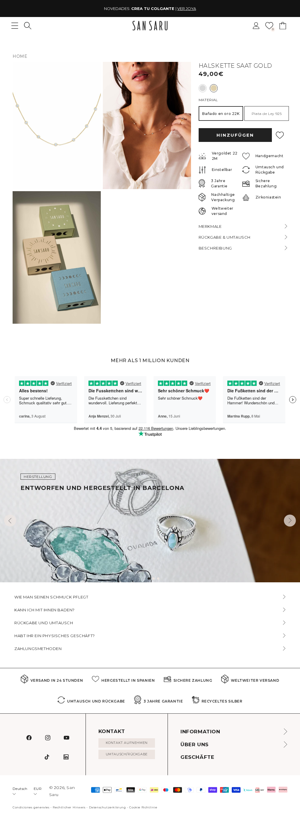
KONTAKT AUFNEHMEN (127, 743)
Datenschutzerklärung (107, 807)
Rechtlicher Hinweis (69, 807)
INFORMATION (200, 731)
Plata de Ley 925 (267, 113)
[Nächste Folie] (290, 520)
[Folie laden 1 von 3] (148, 578)
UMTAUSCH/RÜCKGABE (127, 754)
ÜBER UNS (194, 744)
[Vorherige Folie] (10, 520)
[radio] (203, 88)
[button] (27, 25)
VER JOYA (186, 8)
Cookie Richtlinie (143, 807)
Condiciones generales (31, 807)
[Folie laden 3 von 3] (158, 578)
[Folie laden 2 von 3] (153, 578)
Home (20, 56)
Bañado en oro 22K (220, 113)
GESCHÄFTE (197, 757)
